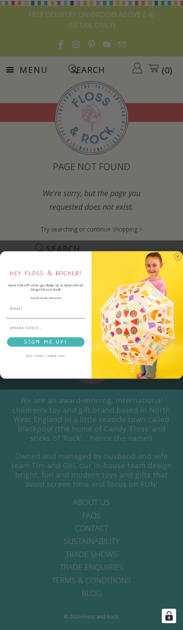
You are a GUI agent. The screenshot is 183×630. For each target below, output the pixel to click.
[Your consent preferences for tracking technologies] (169, 616)
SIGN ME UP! (45, 342)
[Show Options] (81, 328)
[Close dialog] (177, 256)
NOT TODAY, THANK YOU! (45, 356)
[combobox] (44, 328)
